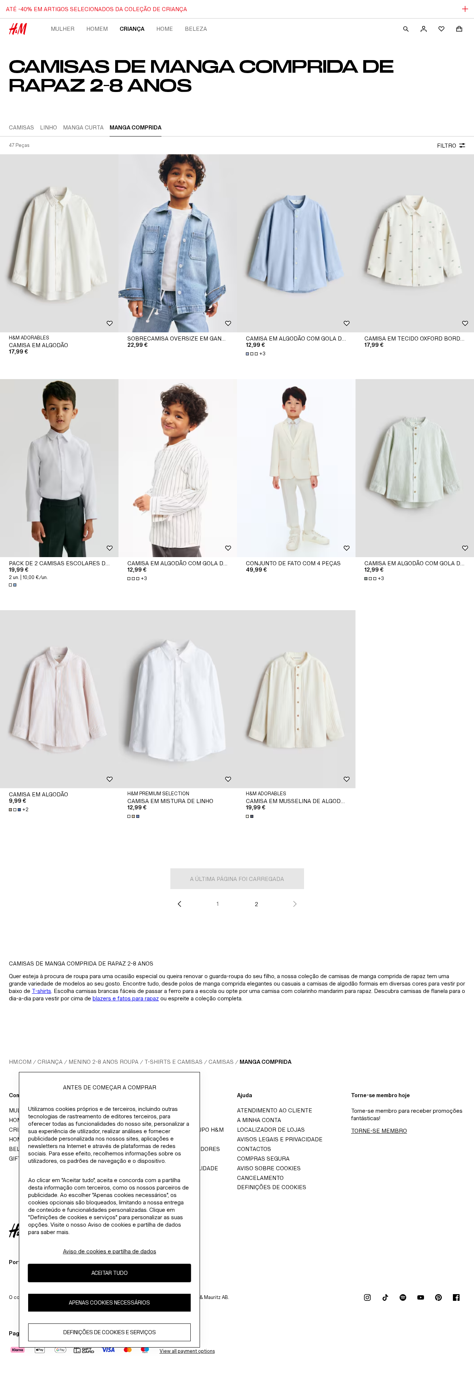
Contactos (254, 1149)
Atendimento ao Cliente (274, 1110)
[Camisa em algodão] (59, 243)
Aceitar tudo (109, 1273)
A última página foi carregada (237, 879)
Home (164, 29)
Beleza (196, 29)
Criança (132, 29)
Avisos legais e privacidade (280, 1139)
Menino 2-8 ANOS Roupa (103, 1062)
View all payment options (187, 1351)
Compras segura (263, 1158)
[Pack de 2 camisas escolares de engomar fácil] (59, 468)
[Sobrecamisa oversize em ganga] (177, 243)
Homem (97, 29)
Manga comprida (265, 1062)
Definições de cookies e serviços (109, 1332)
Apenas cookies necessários (109, 1302)
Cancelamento (260, 1178)
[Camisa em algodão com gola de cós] (296, 243)
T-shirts (41, 991)
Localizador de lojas (271, 1129)
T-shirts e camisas (173, 1062)
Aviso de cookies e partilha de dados (109, 1251)
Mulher (62, 29)
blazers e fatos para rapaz (126, 998)
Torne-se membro (379, 1131)
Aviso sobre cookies (269, 1168)
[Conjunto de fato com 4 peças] (296, 468)
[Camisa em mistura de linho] (177, 699)
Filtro (446, 145)
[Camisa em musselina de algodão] (296, 699)
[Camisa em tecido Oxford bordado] (415, 243)
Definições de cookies (271, 1187)
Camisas (221, 1062)
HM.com (20, 1062)
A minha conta (259, 1120)
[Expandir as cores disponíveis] (13, 584)
